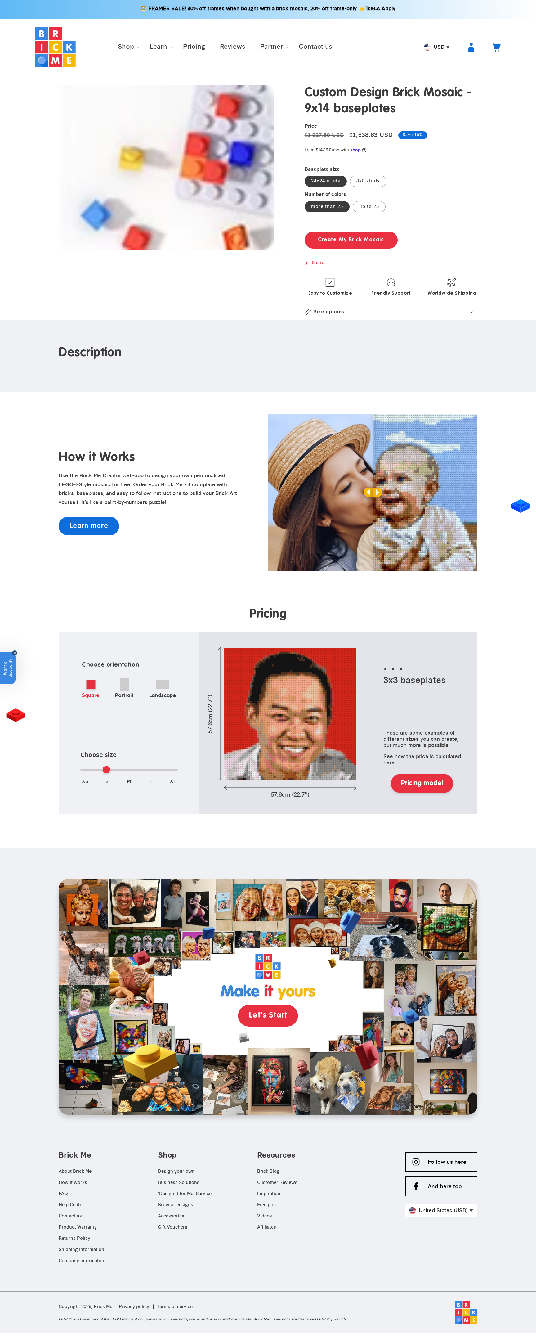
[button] (126, 47)
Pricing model (422, 783)
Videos (264, 1216)
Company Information (82, 1261)
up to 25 (369, 207)
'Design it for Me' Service (185, 1194)
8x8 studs (368, 181)
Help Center (71, 1205)
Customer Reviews (277, 1183)
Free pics (267, 1205)
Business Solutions (178, 1183)
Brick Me (103, 1307)
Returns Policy (74, 1238)
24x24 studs (325, 181)
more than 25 (327, 207)
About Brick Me (75, 1171)
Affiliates (266, 1227)
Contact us (70, 1216)
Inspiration (268, 1194)
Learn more (88, 526)
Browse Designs (175, 1205)
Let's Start (268, 1015)
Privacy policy (134, 1307)
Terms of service (175, 1307)
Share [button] (318, 263)
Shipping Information (81, 1250)
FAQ (63, 1194)
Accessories (171, 1216)
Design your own (176, 1171)
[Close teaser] (14, 652)
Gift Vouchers (172, 1227)
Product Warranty (78, 1227)
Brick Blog (268, 1171)
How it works (73, 1183)
